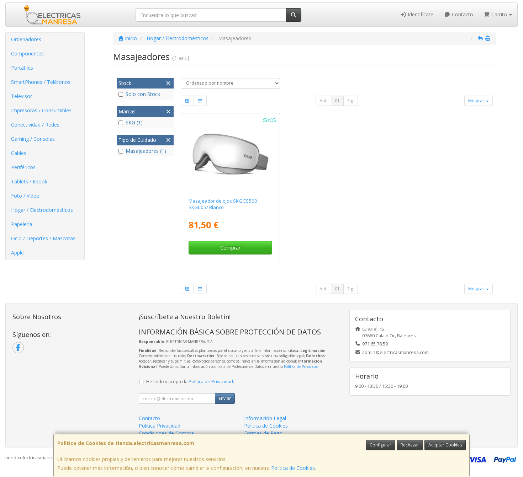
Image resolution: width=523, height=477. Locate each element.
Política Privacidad (159, 425)
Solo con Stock (143, 94)
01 (337, 101)
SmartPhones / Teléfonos (40, 82)
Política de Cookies (293, 468)
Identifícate (419, 14)
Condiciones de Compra (166, 433)
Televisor (21, 96)
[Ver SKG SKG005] (230, 154)
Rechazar (410, 445)
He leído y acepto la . (190, 382)
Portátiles (22, 67)
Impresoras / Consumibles (41, 110)
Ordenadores (26, 39)
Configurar (380, 445)
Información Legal (265, 418)
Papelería (21, 224)
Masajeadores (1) (146, 151)
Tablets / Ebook (29, 181)
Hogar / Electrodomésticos (42, 210)
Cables (18, 153)
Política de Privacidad (301, 366)
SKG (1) (134, 122)
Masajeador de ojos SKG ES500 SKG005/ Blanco (223, 204)
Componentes (27, 53)
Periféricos (23, 167)
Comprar (230, 247)
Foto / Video (25, 195)
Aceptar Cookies (445, 445)
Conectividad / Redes (35, 124)
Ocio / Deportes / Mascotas (43, 238)
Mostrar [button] (476, 101)
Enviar (225, 398)
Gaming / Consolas (33, 138)
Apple (17, 252)
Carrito (499, 14)
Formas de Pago (263, 433)
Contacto (461, 14)
